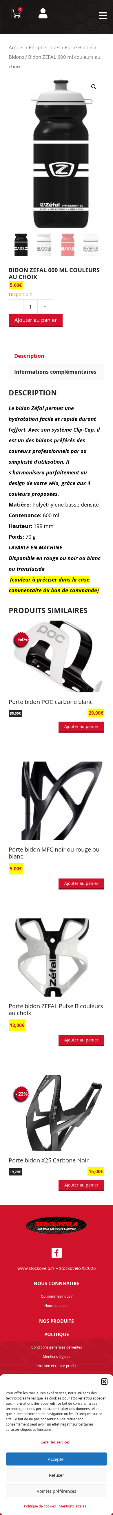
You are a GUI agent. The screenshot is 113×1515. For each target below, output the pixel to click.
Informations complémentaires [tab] (55, 371)
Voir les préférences (56, 1491)
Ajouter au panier (35, 319)
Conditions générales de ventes (56, 1347)
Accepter (56, 1459)
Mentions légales (72, 1506)
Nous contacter (56, 1305)
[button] (104, 1381)
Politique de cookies (40, 1506)
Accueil (17, 47)
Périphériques (45, 47)
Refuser (56, 1475)
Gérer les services (55, 1442)
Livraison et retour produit (57, 1365)
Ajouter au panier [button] (81, 726)
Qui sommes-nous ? (56, 1296)
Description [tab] (29, 356)
